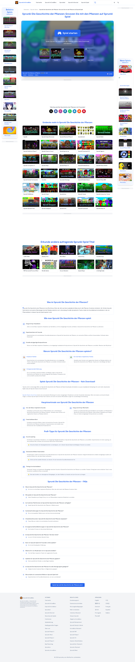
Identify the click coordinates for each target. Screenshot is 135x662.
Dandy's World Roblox (76, 641)
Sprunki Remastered (75, 622)
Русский (97, 616)
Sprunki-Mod (48, 635)
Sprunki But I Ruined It (76, 644)
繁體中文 (97, 603)
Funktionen (48, 619)
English (97, 600)
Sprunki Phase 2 (49, 638)
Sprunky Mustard (75, 647)
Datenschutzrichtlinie (76, 603)
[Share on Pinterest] (84, 111)
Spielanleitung (49, 622)
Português (98, 613)
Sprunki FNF (73, 631)
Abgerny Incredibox (75, 619)
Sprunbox (48, 647)
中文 (107, 600)
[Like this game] (107, 74)
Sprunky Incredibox (50, 650)
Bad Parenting (49, 644)
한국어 (97, 610)
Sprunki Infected (73, 2)
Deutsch (97, 606)
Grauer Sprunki (74, 616)
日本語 (107, 603)
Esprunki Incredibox (50, 606)
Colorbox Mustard (75, 613)
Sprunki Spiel (85, 2)
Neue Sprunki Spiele (50, 616)
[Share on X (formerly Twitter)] (51, 111)
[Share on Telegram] (74, 111)
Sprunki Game (34, 9)
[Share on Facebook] (56, 111)
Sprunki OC (73, 638)
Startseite (39, 2)
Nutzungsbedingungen (76, 606)
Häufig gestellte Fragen (51, 625)
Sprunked (62, 2)
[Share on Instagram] (60, 111)
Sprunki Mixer (74, 650)
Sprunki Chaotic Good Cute (30, 395)
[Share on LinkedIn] (65, 111)
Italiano (108, 613)
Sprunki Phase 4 (49, 631)
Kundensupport (74, 600)
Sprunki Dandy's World (76, 625)
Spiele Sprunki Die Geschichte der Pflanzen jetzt (67, 585)
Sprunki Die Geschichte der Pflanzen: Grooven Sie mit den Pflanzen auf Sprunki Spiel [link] (61, 9)
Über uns (47, 628)
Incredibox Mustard (75, 628)
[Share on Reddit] (79, 111)
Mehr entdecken (74, 610)
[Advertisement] (10, 165)
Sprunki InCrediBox (50, 2)
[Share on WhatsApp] (70, 111)
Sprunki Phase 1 (74, 635)
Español (108, 610)
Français (108, 606)
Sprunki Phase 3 (49, 641)
